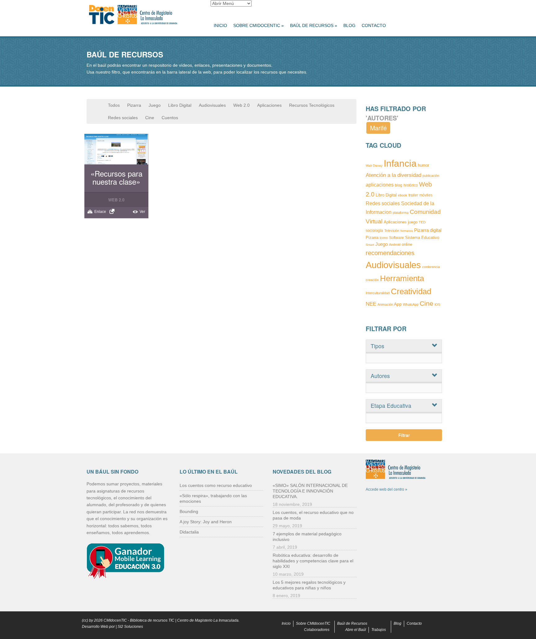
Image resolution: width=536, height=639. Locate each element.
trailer (413, 195)
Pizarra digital (427, 230)
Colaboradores (316, 630)
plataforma (401, 212)
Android (394, 244)
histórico (411, 185)
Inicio (220, 25)
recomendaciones (390, 253)
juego (413, 222)
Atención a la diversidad (393, 175)
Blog (349, 25)
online (407, 244)
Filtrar (404, 435)
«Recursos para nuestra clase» (116, 177)
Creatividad (411, 291)
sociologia (374, 230)
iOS (437, 304)
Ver (142, 211)
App (398, 304)
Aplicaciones (269, 105)
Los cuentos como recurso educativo (216, 485)
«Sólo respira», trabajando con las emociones (213, 498)
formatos (406, 230)
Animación (385, 304)
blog (398, 185)
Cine (149, 117)
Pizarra (134, 105)
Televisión (391, 230)
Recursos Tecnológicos (311, 105)
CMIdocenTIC (115, 620)
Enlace (100, 211)
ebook (402, 195)
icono (384, 238)
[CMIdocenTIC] (144, 15)
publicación (430, 176)
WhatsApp (410, 304)
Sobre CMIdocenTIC (258, 25)
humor (423, 165)
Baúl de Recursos (313, 25)
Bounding (189, 511)
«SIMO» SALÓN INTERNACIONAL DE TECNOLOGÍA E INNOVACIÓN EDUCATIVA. (310, 491)
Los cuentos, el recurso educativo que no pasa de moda (313, 515)
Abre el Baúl (355, 630)
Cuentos (170, 117)
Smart (370, 244)
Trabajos (378, 630)
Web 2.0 (241, 105)
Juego (155, 105)
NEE (371, 304)
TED (422, 222)
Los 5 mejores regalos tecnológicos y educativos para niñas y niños (309, 585)
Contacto (374, 25)
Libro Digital (179, 105)
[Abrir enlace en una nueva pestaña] (112, 211)
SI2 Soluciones (130, 626)
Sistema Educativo (422, 237)
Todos (114, 105)
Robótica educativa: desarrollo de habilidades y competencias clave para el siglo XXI (313, 561)
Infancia (400, 163)
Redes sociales (123, 117)
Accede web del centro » (386, 489)
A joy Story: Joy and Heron (206, 521)
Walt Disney (374, 165)
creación (372, 280)
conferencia (431, 267)
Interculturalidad (378, 293)
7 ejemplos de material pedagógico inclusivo (307, 536)
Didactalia (189, 531)
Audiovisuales (212, 105)
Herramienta (402, 278)
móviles (425, 195)
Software (396, 238)
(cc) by (87, 620)
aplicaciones (380, 184)
